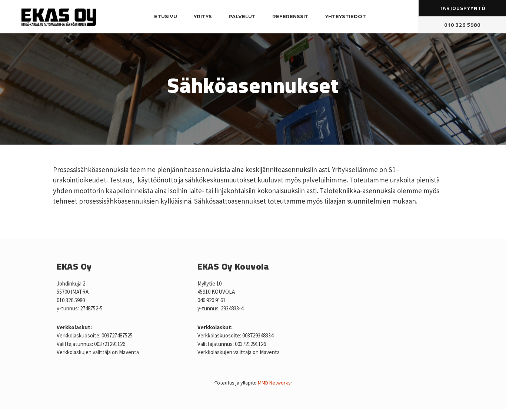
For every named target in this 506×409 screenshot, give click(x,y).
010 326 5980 (462, 25)
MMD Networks (274, 382)
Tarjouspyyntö (462, 8)
